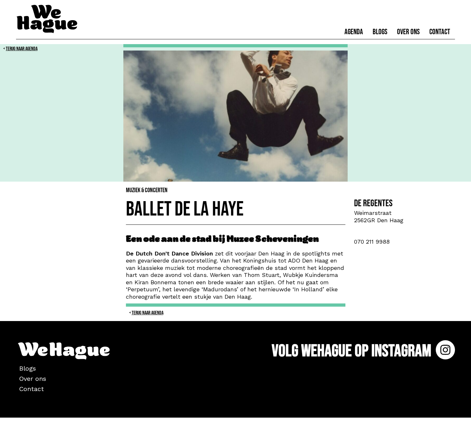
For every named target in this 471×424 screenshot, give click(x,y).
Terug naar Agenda (21, 49)
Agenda (353, 32)
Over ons (408, 32)
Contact (439, 32)
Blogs (380, 32)
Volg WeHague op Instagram (353, 351)
